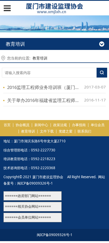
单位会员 (98, 124)
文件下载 (47, 131)
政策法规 (60, 124)
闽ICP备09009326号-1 (35, 183)
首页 (7, 124)
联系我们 (84, 131)
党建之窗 (65, 131)
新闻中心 (41, 124)
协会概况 (22, 124)
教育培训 (40, 58)
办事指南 (79, 124)
